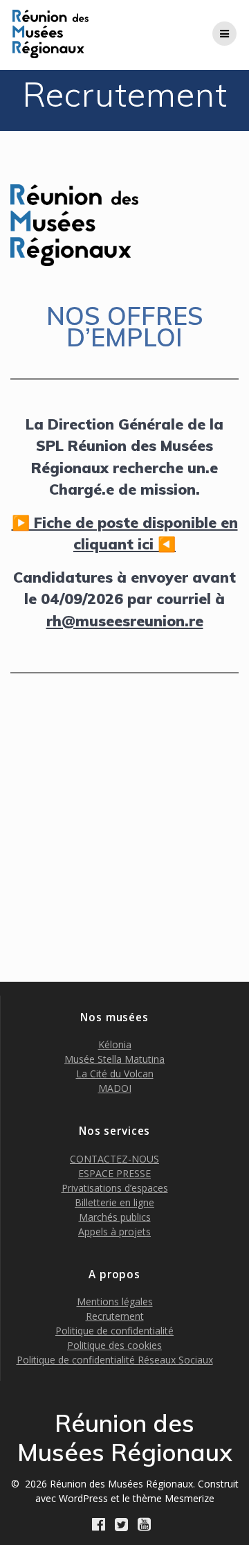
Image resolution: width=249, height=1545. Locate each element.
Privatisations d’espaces (115, 1187)
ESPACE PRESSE (114, 1173)
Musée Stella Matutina (114, 1059)
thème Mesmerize (173, 1498)
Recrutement (115, 1316)
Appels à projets (114, 1231)
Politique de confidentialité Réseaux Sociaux (115, 1359)
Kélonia (114, 1044)
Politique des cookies (114, 1345)
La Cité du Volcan (115, 1073)
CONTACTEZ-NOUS (114, 1158)
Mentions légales (115, 1301)
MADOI (114, 1088)
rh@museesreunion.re (124, 621)
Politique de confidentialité (114, 1330)
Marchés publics (115, 1217)
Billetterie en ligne (114, 1202)
